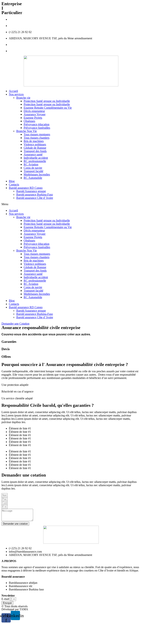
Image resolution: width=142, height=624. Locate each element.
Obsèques (29, 121)
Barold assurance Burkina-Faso (34, 194)
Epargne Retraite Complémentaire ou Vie (48, 107)
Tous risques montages (37, 134)
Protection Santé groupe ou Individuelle (47, 101)
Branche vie (23, 97)
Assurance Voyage (34, 114)
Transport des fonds (35, 151)
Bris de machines (34, 141)
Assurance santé (33, 154)
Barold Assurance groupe (31, 191)
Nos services (16, 94)
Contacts (14, 184)
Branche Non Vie (26, 131)
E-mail (5, 598)
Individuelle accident (36, 157)
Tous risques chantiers (36, 137)
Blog (12, 181)
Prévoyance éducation (36, 124)
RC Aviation (31, 164)
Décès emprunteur (34, 111)
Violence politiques (35, 144)
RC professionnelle (35, 161)
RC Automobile (33, 177)
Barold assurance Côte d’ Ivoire (34, 197)
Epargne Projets (33, 117)
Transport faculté (33, 171)
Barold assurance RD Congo (26, 187)
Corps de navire (33, 167)
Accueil (13, 91)
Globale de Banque (35, 147)
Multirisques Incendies (37, 174)
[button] (71, 204)
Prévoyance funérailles (37, 127)
